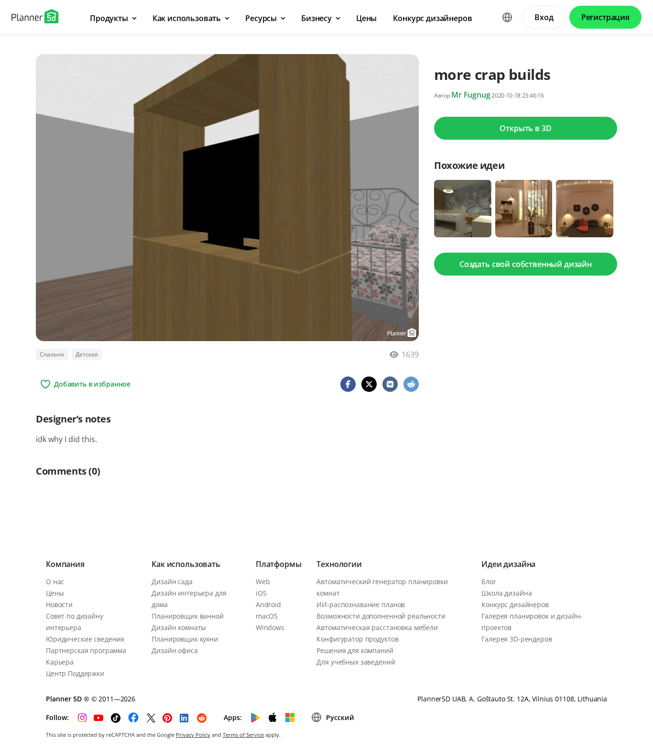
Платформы (279, 564)
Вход (543, 17)
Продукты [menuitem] (109, 18)
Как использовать (186, 564)
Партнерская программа (86, 650)
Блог (488, 581)
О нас (55, 581)
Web (263, 581)
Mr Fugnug (470, 94)
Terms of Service (243, 734)
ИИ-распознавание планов (360, 604)
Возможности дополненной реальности (380, 616)
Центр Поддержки (75, 673)
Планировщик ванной (187, 616)
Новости (59, 604)
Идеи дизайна (508, 564)
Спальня (52, 354)
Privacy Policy (193, 734)
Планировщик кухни (185, 638)
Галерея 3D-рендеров (516, 638)
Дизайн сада (172, 581)
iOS (261, 593)
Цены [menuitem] (366, 18)
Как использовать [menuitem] (186, 18)
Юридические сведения (85, 638)
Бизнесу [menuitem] (316, 18)
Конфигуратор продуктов (357, 638)
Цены (55, 593)
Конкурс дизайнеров (514, 604)
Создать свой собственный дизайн (525, 264)
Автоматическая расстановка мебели (376, 627)
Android (268, 604)
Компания (65, 564)
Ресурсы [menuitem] (261, 18)
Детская (87, 354)
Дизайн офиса (174, 650)
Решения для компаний (354, 650)
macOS (267, 616)
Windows (270, 627)
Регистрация (605, 17)
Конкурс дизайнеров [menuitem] (432, 18)
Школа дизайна (506, 593)
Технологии (338, 564)
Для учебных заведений (355, 661)
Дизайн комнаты (179, 627)
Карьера (60, 661)
